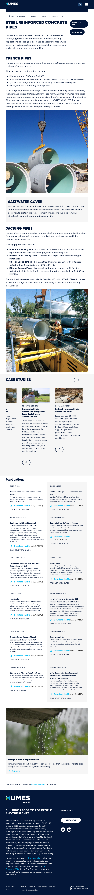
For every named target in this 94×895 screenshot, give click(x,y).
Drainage (44, 16)
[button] (84, 380)
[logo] (12, 5)
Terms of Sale (67, 811)
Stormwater (33, 16)
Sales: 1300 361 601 (78, 24)
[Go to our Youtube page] (70, 829)
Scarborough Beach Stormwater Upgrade (15, 410)
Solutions (22, 16)
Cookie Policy (33, 890)
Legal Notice (42, 887)
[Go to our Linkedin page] (63, 829)
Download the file (28, 506)
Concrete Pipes (57, 16)
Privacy (22, 890)
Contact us (71, 820)
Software (16, 771)
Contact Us (77, 32)
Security (52, 887)
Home (13, 16)
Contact (32, 887)
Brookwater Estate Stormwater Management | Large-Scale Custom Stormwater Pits (50, 413)
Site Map (23, 887)
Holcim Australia (33, 858)
